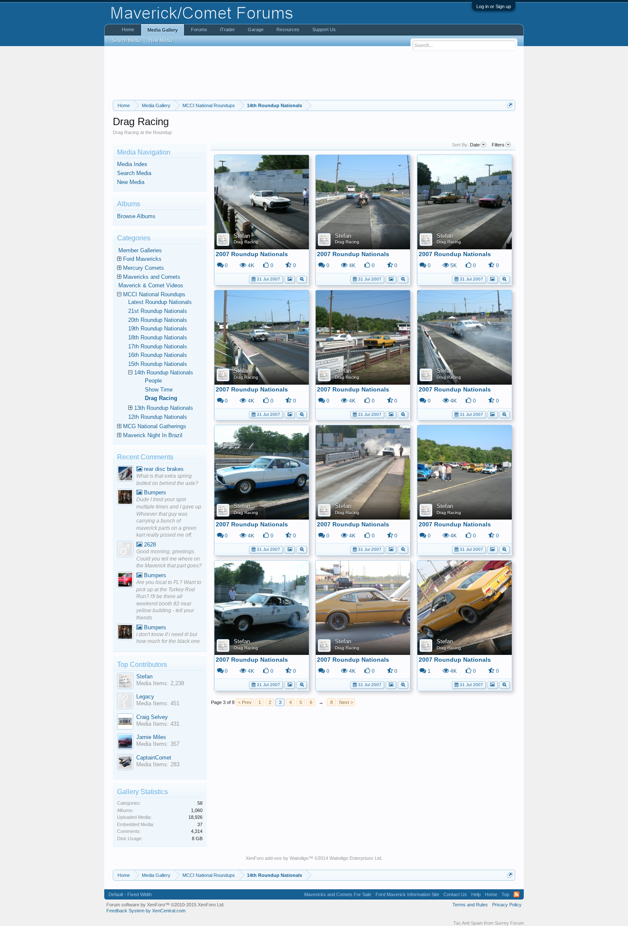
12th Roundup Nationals (157, 417)
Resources (287, 29)
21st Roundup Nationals (157, 311)
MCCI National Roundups (154, 294)
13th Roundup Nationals (163, 408)
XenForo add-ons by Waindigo (277, 858)
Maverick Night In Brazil (152, 435)
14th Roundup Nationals (163, 372)
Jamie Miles (151, 737)
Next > (346, 702)
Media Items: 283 (157, 764)
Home (128, 29)
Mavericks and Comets (151, 277)
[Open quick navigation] (510, 105)
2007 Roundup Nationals (252, 254)
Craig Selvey (152, 717)
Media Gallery (162, 29)
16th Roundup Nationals (157, 355)
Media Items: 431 (157, 724)
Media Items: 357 (157, 744)
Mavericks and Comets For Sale (337, 894)
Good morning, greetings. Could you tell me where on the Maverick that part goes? (169, 559)
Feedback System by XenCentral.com (145, 910)
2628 (149, 544)
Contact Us (455, 894)
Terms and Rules (470, 904)
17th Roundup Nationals (157, 346)
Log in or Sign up (493, 6)
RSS (516, 894)
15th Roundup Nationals (157, 364)
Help (476, 894)
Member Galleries (140, 250)
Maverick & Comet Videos (150, 285)
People (153, 380)
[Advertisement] (314, 73)
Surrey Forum (509, 923)
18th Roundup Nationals (157, 337)
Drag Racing (246, 242)
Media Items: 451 (157, 703)
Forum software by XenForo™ (165, 904)
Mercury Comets (143, 268)
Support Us (324, 29)
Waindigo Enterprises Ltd (355, 858)
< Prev (245, 702)
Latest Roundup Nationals (160, 302)
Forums (199, 29)
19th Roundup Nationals (157, 328)
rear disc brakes (163, 469)
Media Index (132, 164)
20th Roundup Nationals (157, 320)
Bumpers (154, 492)
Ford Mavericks (142, 259)
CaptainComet (153, 757)
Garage (256, 29)
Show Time (159, 389)
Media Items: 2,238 (160, 683)
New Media (130, 182)
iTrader (227, 29)
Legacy (145, 696)
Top (505, 894)
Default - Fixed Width (130, 894)
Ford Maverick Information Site (407, 894)
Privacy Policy (507, 904)
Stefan (242, 236)
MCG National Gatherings (154, 426)
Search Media (134, 173)
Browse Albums (136, 216)
